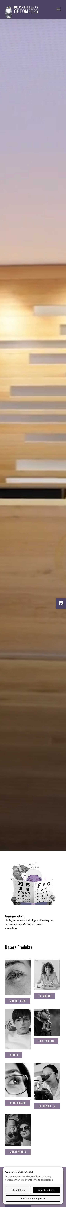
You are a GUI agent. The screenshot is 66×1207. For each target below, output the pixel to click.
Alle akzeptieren (46, 1189)
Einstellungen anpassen (33, 1198)
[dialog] (33, 1185)
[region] (33, 435)
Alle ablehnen (18, 1189)
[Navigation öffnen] (58, 9)
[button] (17, 1001)
